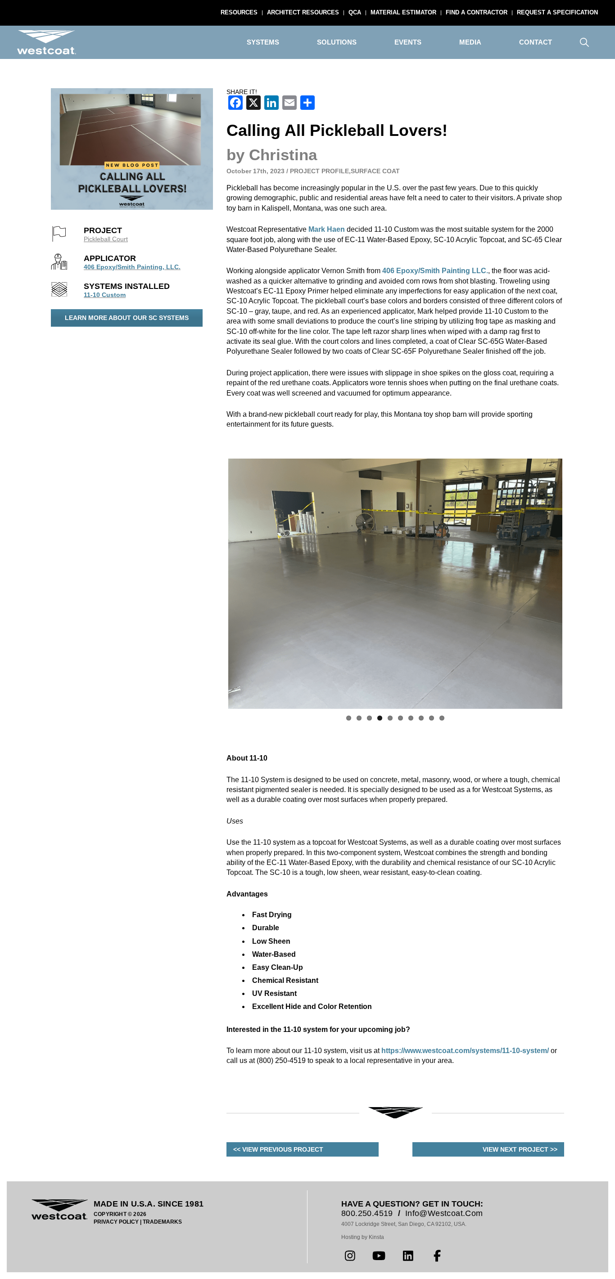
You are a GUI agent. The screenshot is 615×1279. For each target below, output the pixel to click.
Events (407, 42)
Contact (535, 42)
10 (441, 718)
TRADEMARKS (162, 1222)
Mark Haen (326, 229)
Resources (239, 12)
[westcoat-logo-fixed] (47, 42)
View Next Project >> (520, 1149)
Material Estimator (403, 12)
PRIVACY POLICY (116, 1222)
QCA (354, 12)
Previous (215, 584)
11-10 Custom (105, 294)
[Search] (584, 42)
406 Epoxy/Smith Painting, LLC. (132, 266)
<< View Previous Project (278, 1149)
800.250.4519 (367, 1213)
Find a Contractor (476, 12)
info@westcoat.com (444, 1213)
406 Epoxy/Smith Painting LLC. (435, 271)
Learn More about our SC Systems (127, 317)
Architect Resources (303, 12)
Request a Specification (557, 12)
